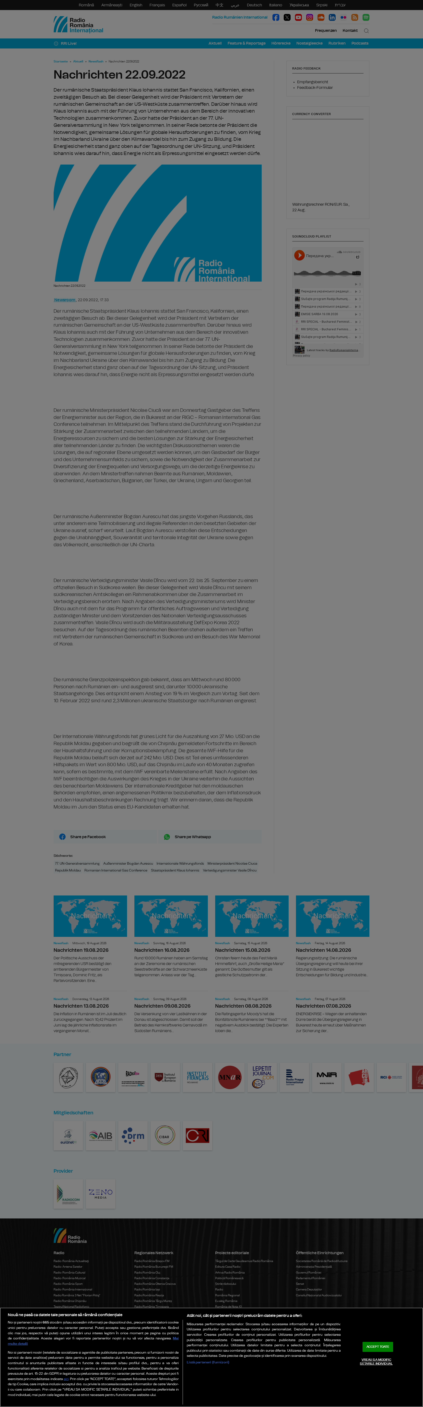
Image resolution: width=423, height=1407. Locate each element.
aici (66, 1379)
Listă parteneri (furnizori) (208, 1362)
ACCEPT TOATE (377, 1346)
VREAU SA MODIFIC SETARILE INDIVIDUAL (376, 1361)
